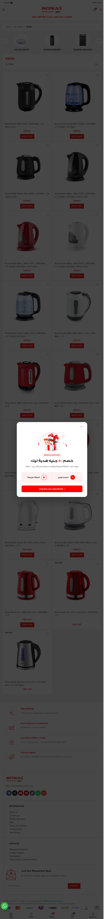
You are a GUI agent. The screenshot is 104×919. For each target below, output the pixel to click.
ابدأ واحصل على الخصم (52, 489)
